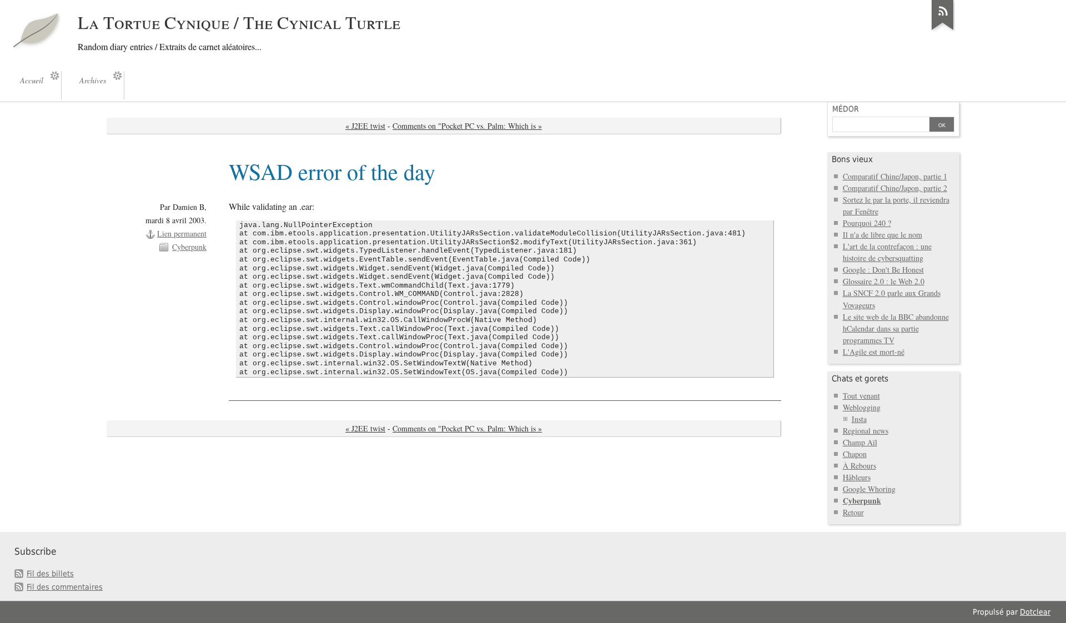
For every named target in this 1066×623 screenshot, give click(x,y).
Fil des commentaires (65, 586)
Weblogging (862, 407)
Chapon (855, 454)
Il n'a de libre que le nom (882, 234)
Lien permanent (182, 233)
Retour (853, 512)
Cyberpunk (189, 247)
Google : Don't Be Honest (883, 269)
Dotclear (1035, 611)
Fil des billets (50, 573)
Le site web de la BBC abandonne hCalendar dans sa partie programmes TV (896, 328)
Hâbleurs (857, 477)
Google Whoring (869, 489)
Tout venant (861, 395)
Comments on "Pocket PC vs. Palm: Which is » (467, 125)
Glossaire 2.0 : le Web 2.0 (883, 281)
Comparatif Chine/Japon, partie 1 (895, 176)
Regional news (865, 430)
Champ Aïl (860, 442)
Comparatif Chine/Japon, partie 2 (895, 188)
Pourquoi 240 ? (867, 223)
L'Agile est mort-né (873, 351)
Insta (859, 419)
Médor (845, 108)
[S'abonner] (943, 30)
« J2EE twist (365, 125)
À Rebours (859, 465)
